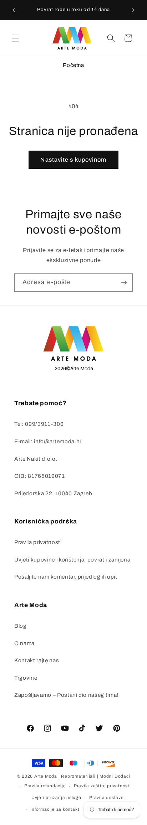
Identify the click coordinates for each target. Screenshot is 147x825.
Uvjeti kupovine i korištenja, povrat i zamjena (72, 560)
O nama (24, 643)
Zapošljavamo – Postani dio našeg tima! (66, 695)
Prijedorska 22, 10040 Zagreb (53, 493)
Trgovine (25, 678)
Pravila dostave (106, 797)
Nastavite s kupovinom (73, 160)
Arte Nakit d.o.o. (35, 459)
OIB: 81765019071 (39, 476)
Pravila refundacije (45, 785)
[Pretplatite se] (123, 282)
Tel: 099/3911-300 (39, 424)
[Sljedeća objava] (133, 10)
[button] (15, 38)
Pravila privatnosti (38, 542)
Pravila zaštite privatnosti (102, 785)
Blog (20, 626)
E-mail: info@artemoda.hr (48, 441)
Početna (73, 65)
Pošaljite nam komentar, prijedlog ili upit (65, 577)
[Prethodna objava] (14, 10)
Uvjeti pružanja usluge (56, 797)
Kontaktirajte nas (36, 660)
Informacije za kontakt (54, 809)
